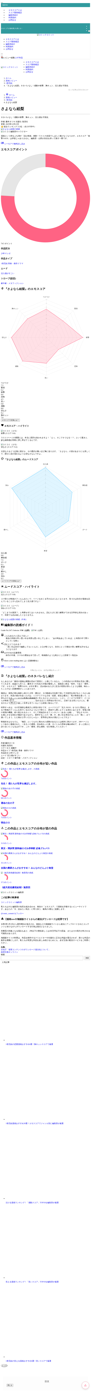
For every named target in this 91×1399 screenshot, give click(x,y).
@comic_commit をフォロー (12, 913)
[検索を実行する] (37, 700)
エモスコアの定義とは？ (10, 420)
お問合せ (12, 20)
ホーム (10, 95)
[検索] (89, 31)
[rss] (89, 28)
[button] (85, 1385)
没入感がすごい (7, 273)
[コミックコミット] (45, 35)
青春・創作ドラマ (15, 263)
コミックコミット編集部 (11, 902)
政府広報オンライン (9, 952)
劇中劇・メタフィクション (12, 283)
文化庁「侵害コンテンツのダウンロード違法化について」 (25, 950)
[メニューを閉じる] (2, 2)
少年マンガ (5, 253)
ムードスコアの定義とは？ (11, 581)
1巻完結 (9, 100)
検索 (3, 955)
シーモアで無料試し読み (13, 144)
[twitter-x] (89, 26)
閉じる (13, 703)
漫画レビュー (11, 97)
